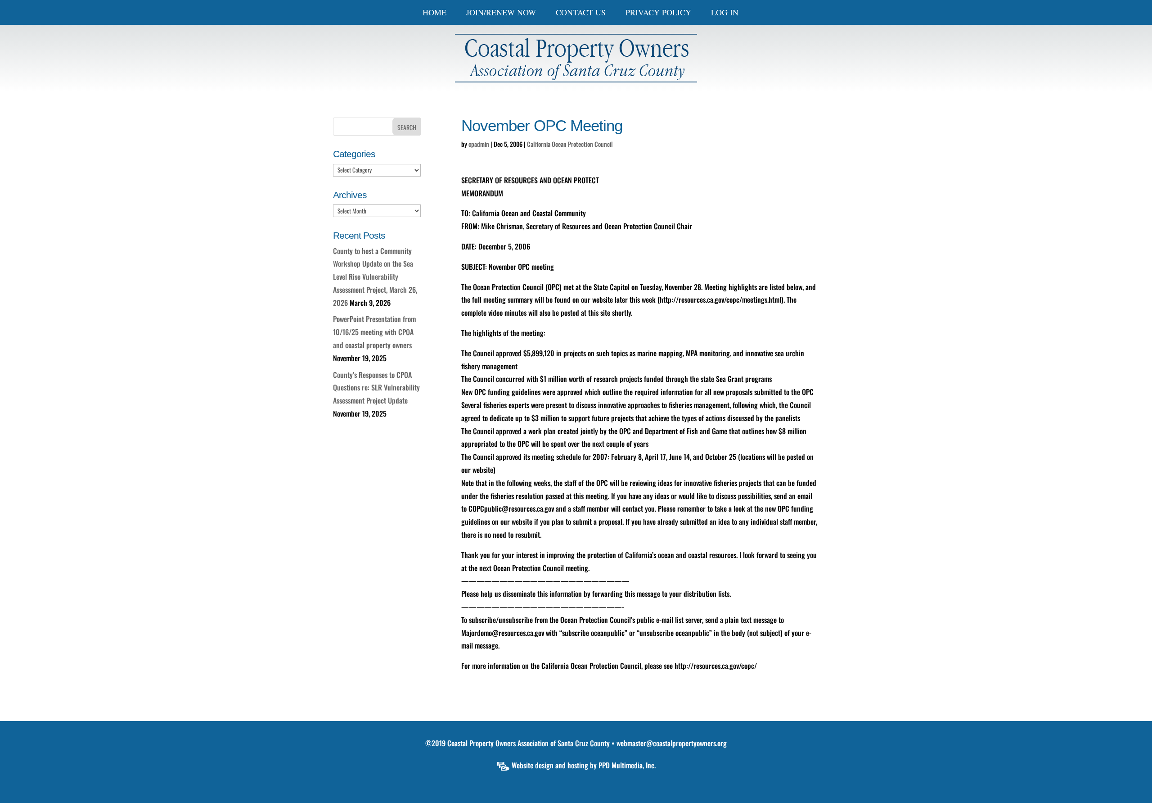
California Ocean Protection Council (570, 144)
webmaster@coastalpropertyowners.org (671, 743)
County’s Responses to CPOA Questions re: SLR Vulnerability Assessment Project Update (376, 387)
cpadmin (478, 144)
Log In (724, 13)
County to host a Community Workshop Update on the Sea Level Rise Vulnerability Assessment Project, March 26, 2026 (375, 276)
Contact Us (581, 13)
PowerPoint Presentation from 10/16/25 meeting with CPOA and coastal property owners (374, 331)
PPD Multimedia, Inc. (627, 765)
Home (434, 13)
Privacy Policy (658, 13)
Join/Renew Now (501, 13)
